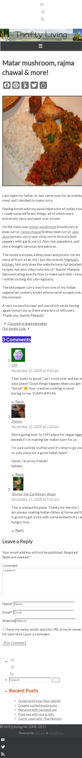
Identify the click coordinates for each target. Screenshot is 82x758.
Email (7, 612)
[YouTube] (42, 6)
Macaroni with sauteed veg (37, 710)
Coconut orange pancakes (27, 323)
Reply (19, 401)
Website (8, 621)
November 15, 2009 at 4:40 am (35, 370)
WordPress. (56, 733)
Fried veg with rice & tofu (36, 714)
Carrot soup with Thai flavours (40, 718)
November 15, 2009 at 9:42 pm (35, 499)
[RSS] (43, 20)
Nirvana (40, 733)
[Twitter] (43, 13)
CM (14, 365)
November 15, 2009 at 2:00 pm (35, 426)
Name (7, 604)
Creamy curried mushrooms (37, 705)
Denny (16, 421)
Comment (10, 565)
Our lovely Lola (14, 328)
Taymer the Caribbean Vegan (33, 494)
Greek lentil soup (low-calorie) (39, 701)
